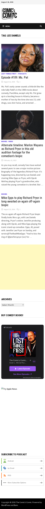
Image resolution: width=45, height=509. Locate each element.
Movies (4, 141)
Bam (16, 505)
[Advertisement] (22, 267)
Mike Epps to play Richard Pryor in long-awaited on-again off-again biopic (21, 201)
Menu (7, 26)
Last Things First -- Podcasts (14, 74)
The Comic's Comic (24, 502)
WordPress (5, 505)
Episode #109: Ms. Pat (14, 77)
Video (10, 141)
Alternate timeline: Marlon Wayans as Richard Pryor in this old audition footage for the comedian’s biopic (22, 150)
